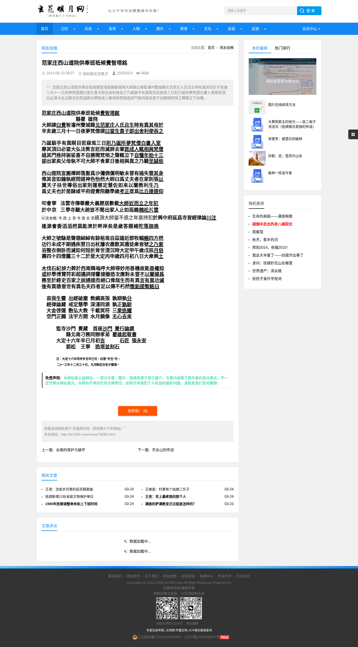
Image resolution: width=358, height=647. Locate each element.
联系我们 (115, 576)
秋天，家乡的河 (265, 240)
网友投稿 (227, 48)
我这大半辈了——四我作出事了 (277, 255)
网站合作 (133, 576)
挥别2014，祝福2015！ (271, 247)
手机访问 (243, 576)
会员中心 (309, 29)
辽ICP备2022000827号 (202, 637)
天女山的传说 (163, 450)
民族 (255, 29)
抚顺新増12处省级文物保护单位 (69, 496)
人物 (136, 29)
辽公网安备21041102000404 (159, 637)
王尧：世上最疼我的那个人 (165, 496)
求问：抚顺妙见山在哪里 (272, 263)
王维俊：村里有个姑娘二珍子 (167, 489)
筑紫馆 (257, 232)
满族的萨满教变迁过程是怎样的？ (170, 504)
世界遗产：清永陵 (267, 271)
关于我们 (152, 576)
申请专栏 (225, 576)
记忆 (64, 29)
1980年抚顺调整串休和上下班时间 (71, 504)
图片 (160, 29)
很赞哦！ (135, 411)
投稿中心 (206, 576)
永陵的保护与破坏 (70, 450)
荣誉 (183, 29)
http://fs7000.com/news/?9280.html (88, 434)
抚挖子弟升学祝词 (267, 279)
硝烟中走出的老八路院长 (272, 224)
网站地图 (170, 576)
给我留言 (188, 576)
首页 (44, 29)
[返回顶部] (348, 577)
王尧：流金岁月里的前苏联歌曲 (69, 489)
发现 (112, 29)
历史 (88, 29)
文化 (207, 29)
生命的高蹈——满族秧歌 (272, 216)
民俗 (231, 29)
